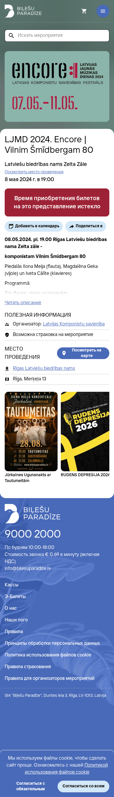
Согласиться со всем (83, 786)
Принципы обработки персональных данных (52, 643)
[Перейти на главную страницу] (23, 11)
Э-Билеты (15, 597)
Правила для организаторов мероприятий (49, 678)
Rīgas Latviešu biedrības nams (44, 368)
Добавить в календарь (37, 226)
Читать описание (23, 303)
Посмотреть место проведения (34, 172)
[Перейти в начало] (32, 513)
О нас (11, 608)
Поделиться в (89, 226)
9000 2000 (33, 534)
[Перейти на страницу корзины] (76, 11)
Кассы (11, 585)
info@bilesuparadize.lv (28, 568)
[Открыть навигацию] (102, 11)
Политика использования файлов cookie (48, 655)
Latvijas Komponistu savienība (74, 324)
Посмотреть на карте (86, 353)
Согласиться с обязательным (30, 786)
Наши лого (16, 620)
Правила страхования (28, 667)
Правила (14, 632)
